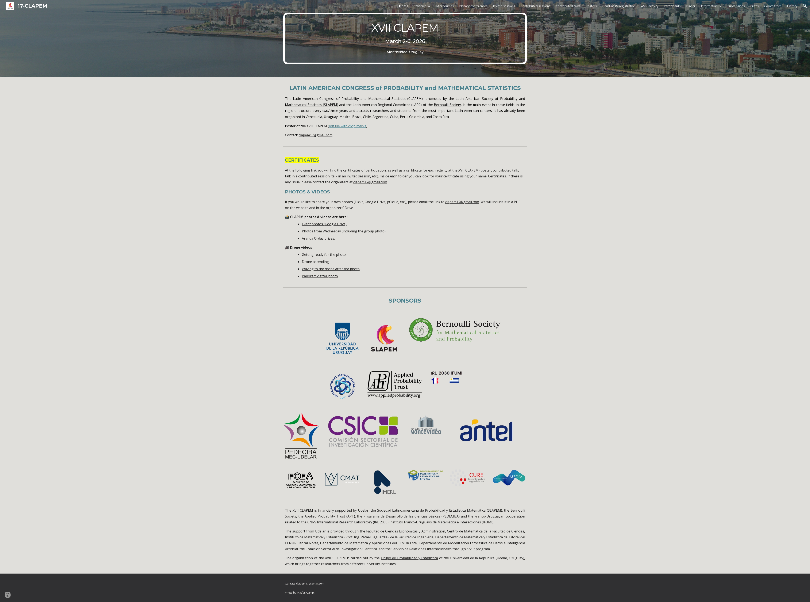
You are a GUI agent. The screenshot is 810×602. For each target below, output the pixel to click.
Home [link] (403, 6)
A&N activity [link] (649, 6)
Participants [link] (672, 6)
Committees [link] (773, 6)
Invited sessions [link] (504, 6)
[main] (405, 38)
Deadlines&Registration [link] (619, 6)
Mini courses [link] (445, 6)
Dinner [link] (690, 6)
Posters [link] (591, 6)
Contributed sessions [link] (535, 6)
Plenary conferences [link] (473, 6)
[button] (805, 6)
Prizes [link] (754, 6)
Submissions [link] (736, 6)
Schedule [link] (420, 6)
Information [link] (709, 6)
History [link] (792, 6)
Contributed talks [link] (568, 6)
